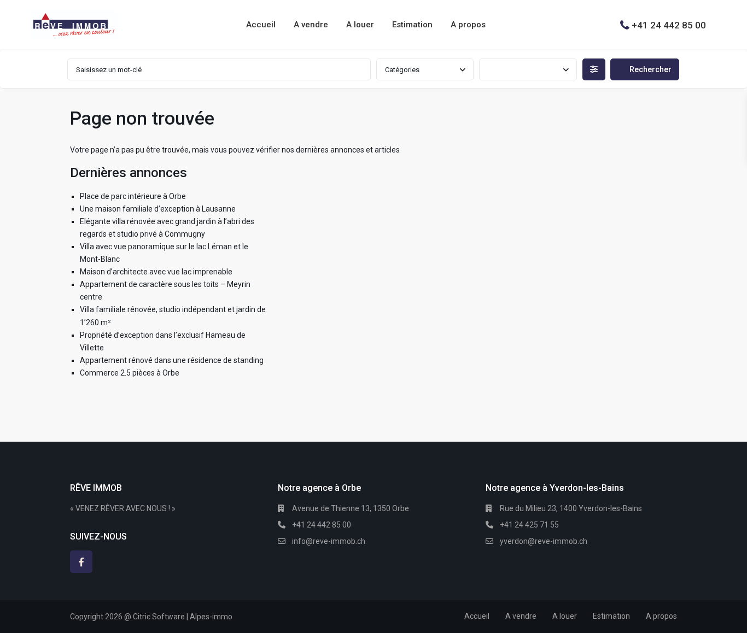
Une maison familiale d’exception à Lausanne (158, 208)
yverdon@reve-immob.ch (543, 541)
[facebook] (81, 561)
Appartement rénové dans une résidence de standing (172, 360)
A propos (468, 25)
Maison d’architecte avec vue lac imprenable (156, 271)
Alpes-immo (211, 616)
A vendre (311, 25)
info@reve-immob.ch (328, 541)
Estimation (412, 25)
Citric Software (159, 616)
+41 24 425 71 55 (529, 524)
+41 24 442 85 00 (669, 24)
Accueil (261, 25)
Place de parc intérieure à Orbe (133, 196)
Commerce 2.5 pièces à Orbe (129, 372)
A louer (360, 25)
